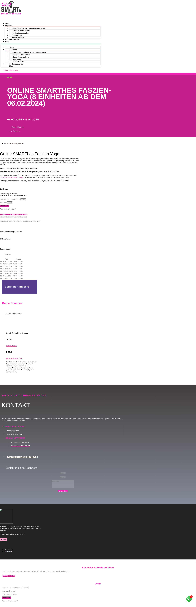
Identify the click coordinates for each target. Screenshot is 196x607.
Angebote (8, 26)
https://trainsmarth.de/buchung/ (11, 177)
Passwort (3, 202)
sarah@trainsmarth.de (14, 358)
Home (7, 24)
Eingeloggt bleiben (10, 594)
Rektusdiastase (18, 38)
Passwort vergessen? (8, 209)
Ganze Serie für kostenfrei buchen (13, 217)
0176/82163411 (11, 346)
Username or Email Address (10, 199)
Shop (7, 42)
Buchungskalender (12, 39)
